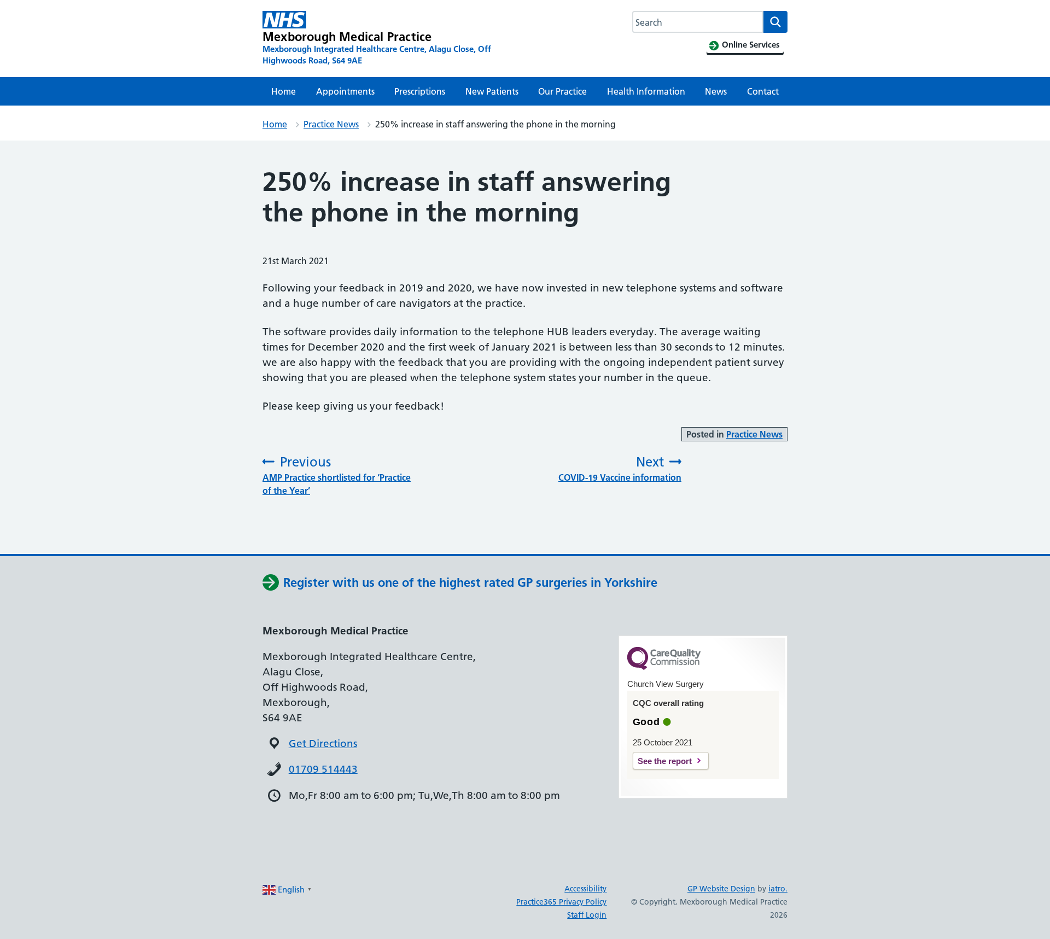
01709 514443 (323, 769)
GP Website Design (721, 889)
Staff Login (586, 915)
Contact (763, 91)
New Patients (491, 91)
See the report (665, 761)
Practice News (331, 124)
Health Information (646, 91)
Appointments (345, 91)
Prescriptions (419, 91)
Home (283, 91)
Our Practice (562, 91)
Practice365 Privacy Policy (561, 902)
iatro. (778, 889)
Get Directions (323, 743)
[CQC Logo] (664, 667)
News (716, 91)
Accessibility (585, 889)
